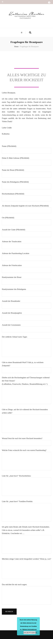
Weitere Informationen (29, 629)
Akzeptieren (30, 633)
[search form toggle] (30, 32)
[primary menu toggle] (22, 32)
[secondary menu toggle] (2, 2)
